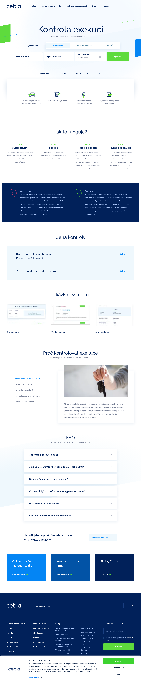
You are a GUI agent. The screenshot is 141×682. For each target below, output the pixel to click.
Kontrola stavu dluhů (24, 390)
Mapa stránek (38, 642)
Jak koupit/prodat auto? (77, 6)
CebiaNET (37, 637)
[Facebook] (126, 605)
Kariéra (9, 637)
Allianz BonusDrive (88, 632)
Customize (117, 668)
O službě (62, 73)
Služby (33, 6)
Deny (119, 674)
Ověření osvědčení (14, 642)
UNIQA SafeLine (87, 628)
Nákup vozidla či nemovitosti (27, 378)
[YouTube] (131, 605)
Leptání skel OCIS (62, 654)
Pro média (10, 633)
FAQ (99, 73)
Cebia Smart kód (61, 634)
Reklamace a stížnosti (41, 628)
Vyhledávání (44, 73)
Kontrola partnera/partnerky (27, 396)
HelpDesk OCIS (12, 647)
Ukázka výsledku (82, 73)
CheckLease (38, 633)
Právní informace (39, 624)
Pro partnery (85, 654)
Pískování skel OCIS (62, 650)
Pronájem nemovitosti (24, 402)
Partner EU (11, 651)
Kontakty (107, 6)
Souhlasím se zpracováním (116, 638)
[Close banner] (137, 659)
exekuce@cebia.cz (43, 606)
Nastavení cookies (40, 647)
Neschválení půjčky (23, 384)
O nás (94, 6)
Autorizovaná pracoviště (52, 6)
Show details (34, 678)
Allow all (118, 661)
